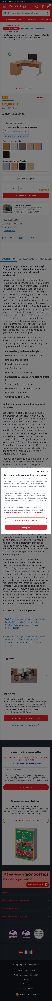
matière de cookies (13, 512)
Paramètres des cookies (26, 520)
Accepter (26, 527)
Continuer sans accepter (16, 471)
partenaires (38, 512)
